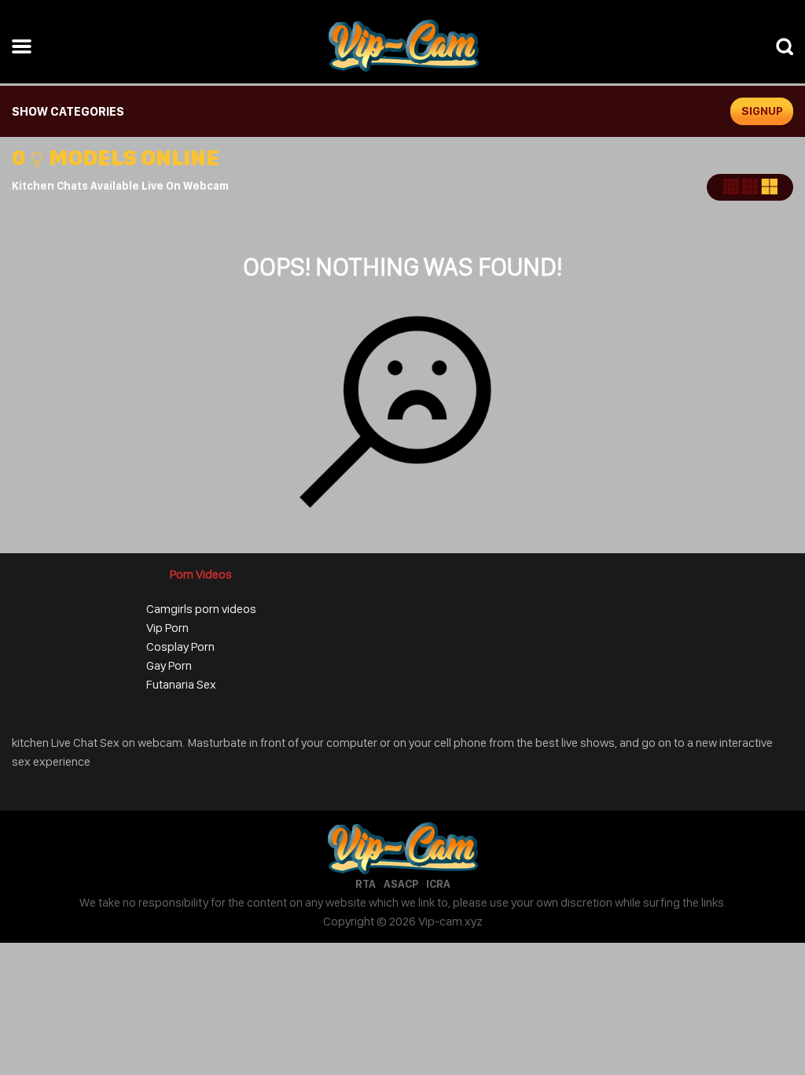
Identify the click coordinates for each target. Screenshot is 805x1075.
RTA (365, 883)
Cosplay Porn (180, 646)
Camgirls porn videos (201, 608)
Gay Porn (169, 665)
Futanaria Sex (181, 684)
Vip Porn (167, 627)
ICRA (438, 883)
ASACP (401, 883)
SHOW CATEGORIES (68, 111)
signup (762, 111)
